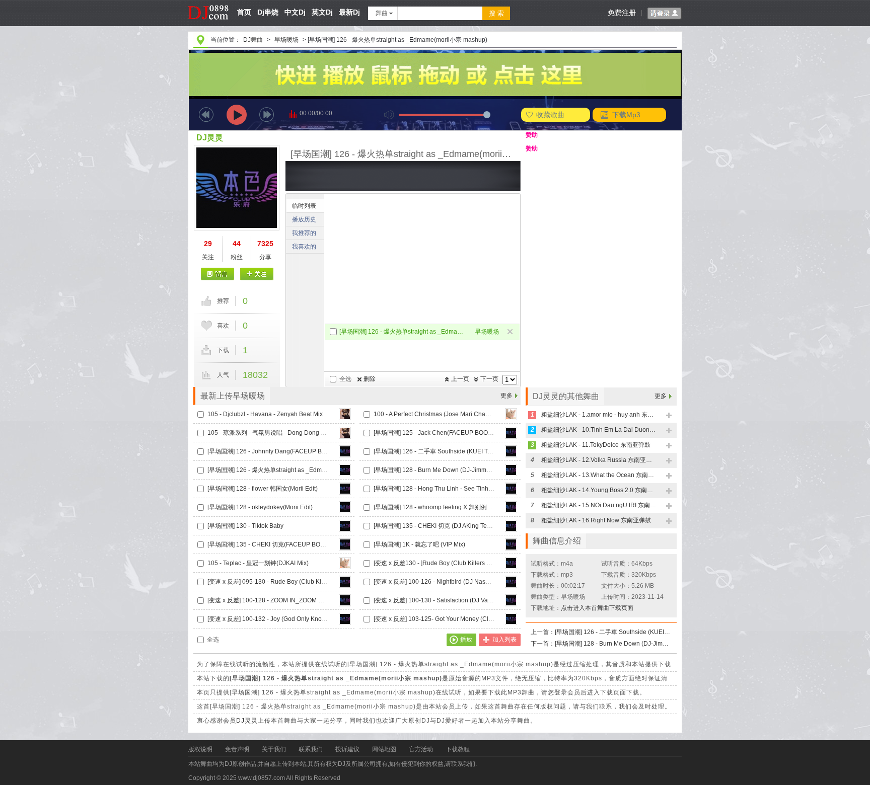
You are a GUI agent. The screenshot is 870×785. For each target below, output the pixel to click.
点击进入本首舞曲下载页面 (597, 607)
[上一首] (206, 114)
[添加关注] (256, 274)
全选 (345, 378)
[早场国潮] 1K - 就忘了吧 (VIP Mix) (419, 544)
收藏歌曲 (550, 115)
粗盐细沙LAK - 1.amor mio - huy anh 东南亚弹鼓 (599, 414)
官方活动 (421, 749)
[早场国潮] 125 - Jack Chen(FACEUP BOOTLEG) (439, 432)
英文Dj (322, 12)
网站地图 (384, 749)
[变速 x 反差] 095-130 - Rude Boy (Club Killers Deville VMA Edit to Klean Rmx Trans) (322, 581)
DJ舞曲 (253, 39)
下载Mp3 (626, 115)
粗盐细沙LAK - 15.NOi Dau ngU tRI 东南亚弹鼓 (599, 505)
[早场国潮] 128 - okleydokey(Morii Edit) (260, 507)
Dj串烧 (267, 12)
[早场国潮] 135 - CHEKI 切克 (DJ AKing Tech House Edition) (455, 525)
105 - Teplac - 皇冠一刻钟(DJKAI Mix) (258, 563)
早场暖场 (286, 39)
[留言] (218, 274)
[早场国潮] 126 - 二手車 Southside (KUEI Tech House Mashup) (458, 451)
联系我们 (311, 749)
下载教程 (458, 749)
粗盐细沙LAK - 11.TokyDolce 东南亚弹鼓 (595, 444)
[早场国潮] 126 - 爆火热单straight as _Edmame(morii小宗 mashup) (403, 331)
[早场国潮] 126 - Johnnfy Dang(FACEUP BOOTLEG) (277, 451)
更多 (506, 395)
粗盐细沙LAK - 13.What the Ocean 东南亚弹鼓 (599, 475)
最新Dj (349, 12)
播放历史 (304, 219)
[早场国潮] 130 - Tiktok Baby (245, 525)
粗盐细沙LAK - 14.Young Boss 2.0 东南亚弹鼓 (599, 490)
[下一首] (266, 114)
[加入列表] (669, 416)
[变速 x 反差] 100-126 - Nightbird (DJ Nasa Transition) (447, 581)
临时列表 (304, 205)
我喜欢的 (304, 246)
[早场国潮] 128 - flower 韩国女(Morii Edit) (262, 488)
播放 (466, 639)
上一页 (460, 378)
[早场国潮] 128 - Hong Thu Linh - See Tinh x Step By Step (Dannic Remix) (474, 488)
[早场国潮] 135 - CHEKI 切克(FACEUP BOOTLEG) (274, 544)
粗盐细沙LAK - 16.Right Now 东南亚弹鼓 (596, 520)
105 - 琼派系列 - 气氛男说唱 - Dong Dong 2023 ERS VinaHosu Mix (298, 432)
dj (208, 3)
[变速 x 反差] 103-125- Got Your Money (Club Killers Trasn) (453, 618)
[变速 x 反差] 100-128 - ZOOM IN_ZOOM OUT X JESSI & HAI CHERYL (302, 600)
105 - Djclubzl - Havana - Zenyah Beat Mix (265, 414)
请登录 (664, 14)
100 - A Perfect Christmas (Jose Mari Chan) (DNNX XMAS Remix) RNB (470, 414)
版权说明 (200, 749)
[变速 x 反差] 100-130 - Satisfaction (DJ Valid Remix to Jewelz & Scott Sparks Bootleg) (490, 600)
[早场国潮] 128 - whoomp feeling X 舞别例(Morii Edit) (445, 507)
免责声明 (237, 749)
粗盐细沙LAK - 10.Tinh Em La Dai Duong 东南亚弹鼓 (599, 429)
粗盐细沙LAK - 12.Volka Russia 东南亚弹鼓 (599, 459)
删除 (370, 378)
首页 (244, 12)
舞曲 (382, 13)
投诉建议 (347, 749)
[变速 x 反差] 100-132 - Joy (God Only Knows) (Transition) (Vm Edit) (299, 618)
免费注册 (622, 13)
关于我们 (274, 749)
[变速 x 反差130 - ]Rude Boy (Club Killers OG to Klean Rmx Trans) (463, 563)
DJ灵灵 (209, 137)
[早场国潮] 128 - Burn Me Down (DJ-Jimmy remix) (441, 470)
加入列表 (504, 639)
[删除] (511, 332)
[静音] (389, 114)
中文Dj (295, 12)
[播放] (237, 114)
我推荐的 (304, 233)
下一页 (489, 378)
